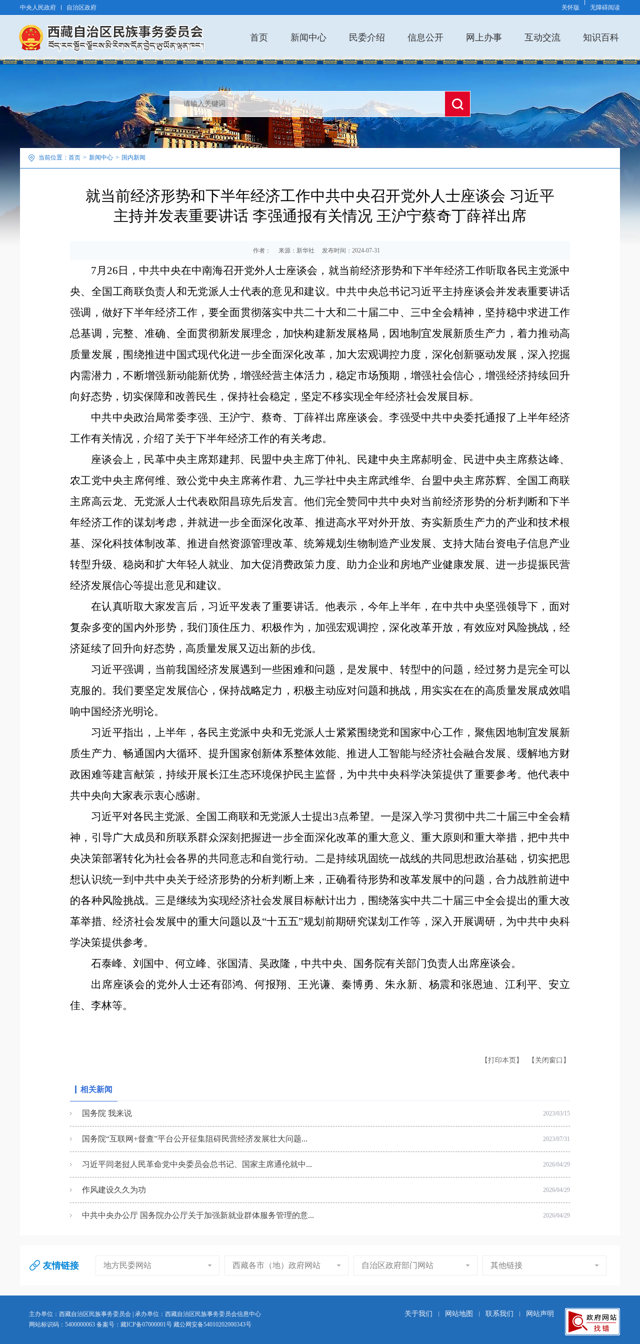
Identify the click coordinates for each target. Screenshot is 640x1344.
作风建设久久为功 (114, 1190)
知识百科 (601, 37)
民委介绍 (367, 37)
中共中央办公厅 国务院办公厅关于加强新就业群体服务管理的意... (198, 1215)
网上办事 (484, 37)
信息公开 (426, 37)
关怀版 (571, 7)
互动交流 (542, 37)
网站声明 (540, 1314)
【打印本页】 (502, 1060)
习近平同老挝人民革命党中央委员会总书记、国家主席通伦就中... (197, 1164)
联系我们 (500, 1314)
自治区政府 (81, 7)
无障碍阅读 (605, 7)
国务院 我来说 (107, 1113)
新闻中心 (308, 37)
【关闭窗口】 (549, 1060)
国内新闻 (134, 157)
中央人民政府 (38, 7)
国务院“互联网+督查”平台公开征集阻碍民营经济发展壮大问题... (195, 1138)
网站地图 (459, 1314)
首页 (259, 37)
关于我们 (418, 1314)
